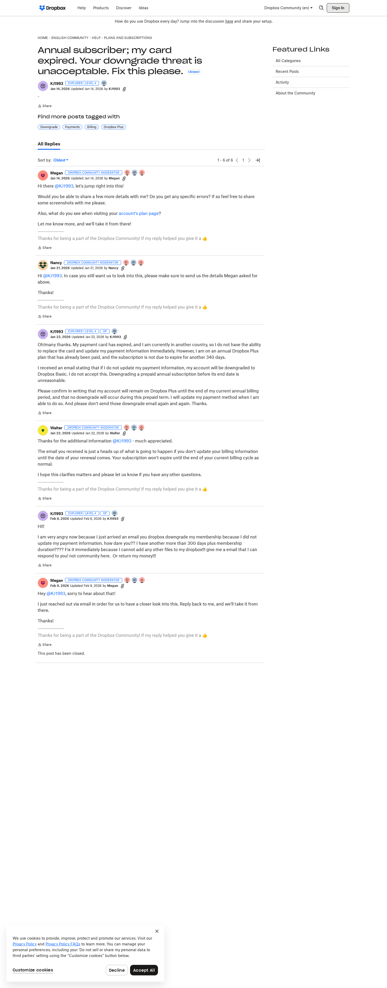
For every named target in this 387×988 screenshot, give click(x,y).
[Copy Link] (124, 89)
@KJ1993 (64, 186)
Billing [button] (91, 127)
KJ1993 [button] (56, 83)
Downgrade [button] (49, 127)
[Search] (321, 8)
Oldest (59, 160)
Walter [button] (56, 428)
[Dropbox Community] (52, 8)
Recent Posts (287, 71)
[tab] (48, 144)
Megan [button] (56, 173)
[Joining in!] (104, 83)
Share (45, 106)
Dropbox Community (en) (286, 8)
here (229, 21)
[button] (43, 86)
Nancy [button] (56, 262)
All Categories (288, 60)
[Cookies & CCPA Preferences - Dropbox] (85, 953)
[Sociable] (135, 172)
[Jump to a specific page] (258, 160)
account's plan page (139, 213)
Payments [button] (72, 127)
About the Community (295, 93)
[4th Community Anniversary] (127, 172)
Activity (282, 82)
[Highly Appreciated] (142, 172)
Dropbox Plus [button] (113, 127)
